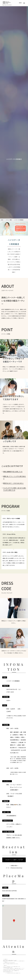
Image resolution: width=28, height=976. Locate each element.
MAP (15, 805)
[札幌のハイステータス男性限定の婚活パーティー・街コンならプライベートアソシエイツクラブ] (6, 2)
